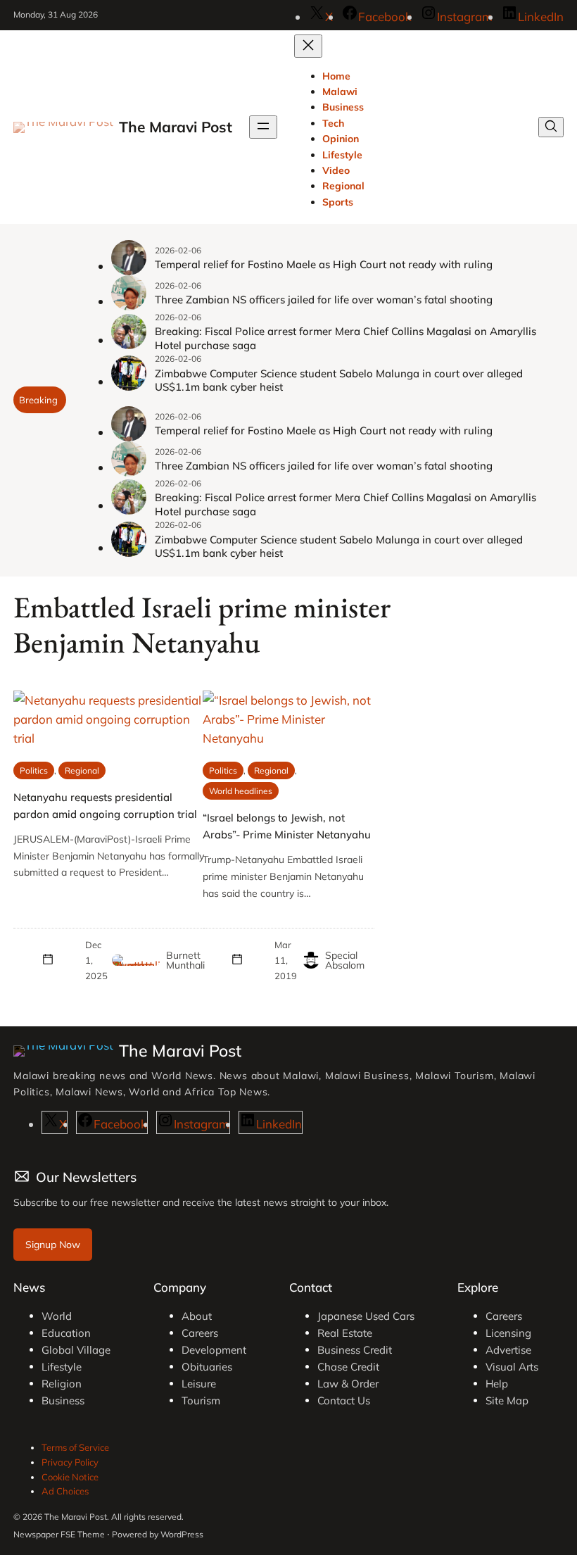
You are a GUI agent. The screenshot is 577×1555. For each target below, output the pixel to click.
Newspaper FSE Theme (59, 1534)
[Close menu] (308, 46)
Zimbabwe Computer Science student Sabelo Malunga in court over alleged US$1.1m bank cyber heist (339, 380)
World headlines (240, 791)
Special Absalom (344, 960)
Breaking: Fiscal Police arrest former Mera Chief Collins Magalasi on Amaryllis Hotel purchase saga (345, 338)
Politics (34, 770)
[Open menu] (263, 127)
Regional (82, 770)
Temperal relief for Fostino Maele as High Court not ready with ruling (324, 264)
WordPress (181, 1534)
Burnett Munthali (185, 960)
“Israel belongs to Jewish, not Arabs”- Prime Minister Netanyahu (287, 826)
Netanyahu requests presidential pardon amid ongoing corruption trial (105, 806)
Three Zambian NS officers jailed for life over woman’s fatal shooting (324, 299)
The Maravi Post (175, 127)
